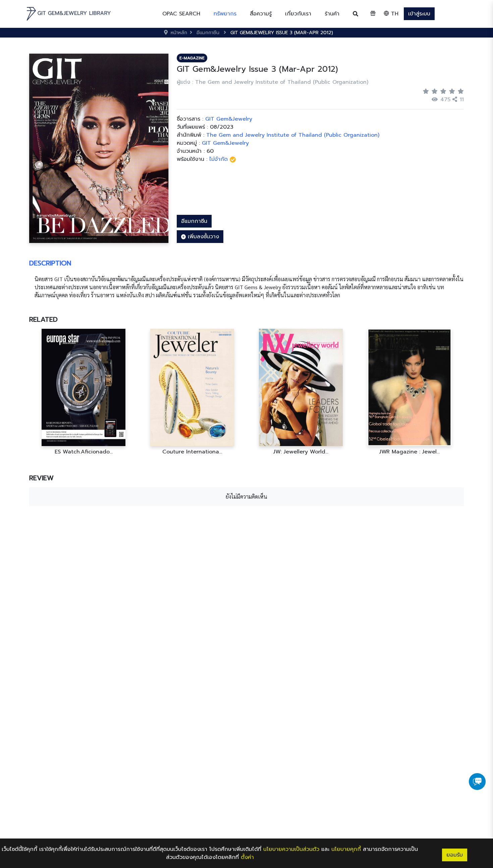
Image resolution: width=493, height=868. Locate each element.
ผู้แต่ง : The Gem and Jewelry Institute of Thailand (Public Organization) (272, 82)
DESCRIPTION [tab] (50, 263)
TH (393, 14)
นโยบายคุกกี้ (346, 849)
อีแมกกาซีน (194, 221)
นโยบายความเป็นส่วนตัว (291, 849)
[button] (225, 13)
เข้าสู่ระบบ (419, 14)
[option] (83, 392)
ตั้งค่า (247, 857)
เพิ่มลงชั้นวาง (202, 237)
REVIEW (41, 478)
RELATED (43, 319)
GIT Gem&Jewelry (225, 143)
